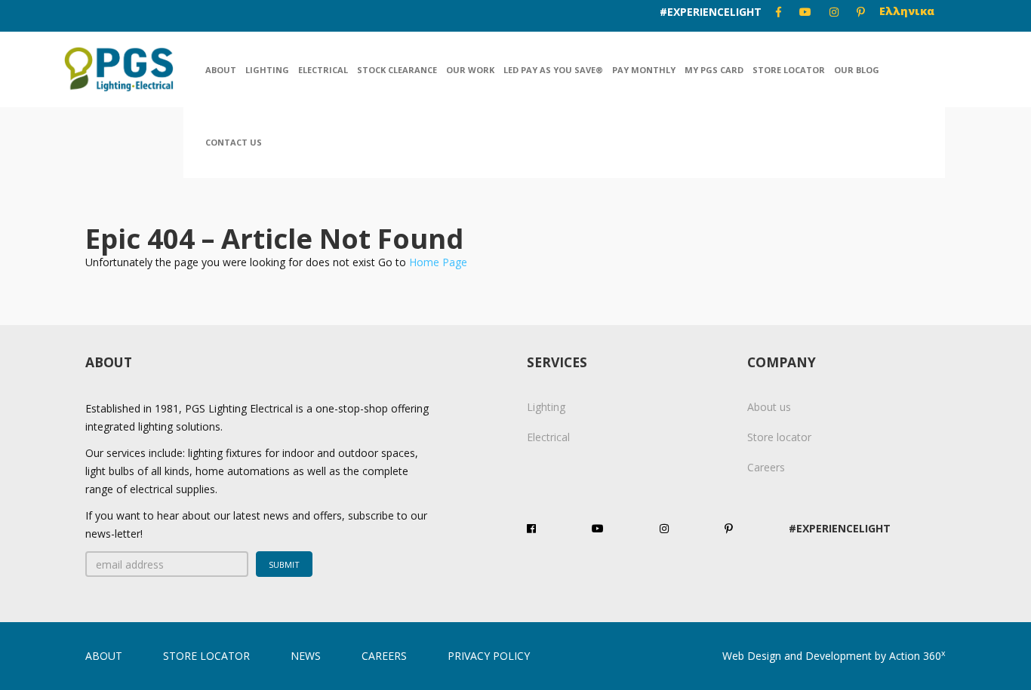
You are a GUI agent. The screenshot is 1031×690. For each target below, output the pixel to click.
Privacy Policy (489, 656)
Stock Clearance (397, 69)
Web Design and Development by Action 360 (834, 656)
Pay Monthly (644, 69)
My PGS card (714, 69)
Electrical (323, 69)
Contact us (233, 142)
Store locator (788, 69)
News (306, 656)
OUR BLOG (856, 69)
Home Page (438, 262)
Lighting (267, 69)
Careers (766, 467)
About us (769, 407)
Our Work (470, 69)
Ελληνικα (906, 11)
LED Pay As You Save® (553, 69)
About (220, 69)
